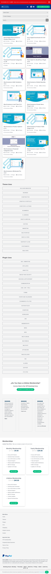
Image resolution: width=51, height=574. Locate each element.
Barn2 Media (19, 41)
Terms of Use (5, 545)
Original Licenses (6, 530)
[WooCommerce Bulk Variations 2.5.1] (13, 74)
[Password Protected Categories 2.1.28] (13, 52)
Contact (4, 533)
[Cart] (33, 6)
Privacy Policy (5, 547)
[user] (31, 7)
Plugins (13, 41)
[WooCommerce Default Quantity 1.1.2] (37, 74)
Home (3, 516)
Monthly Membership (13, 448)
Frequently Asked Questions (8, 542)
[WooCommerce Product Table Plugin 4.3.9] (37, 119)
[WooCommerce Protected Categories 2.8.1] (13, 141)
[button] (49, 2)
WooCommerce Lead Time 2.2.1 (13, 104)
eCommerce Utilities (9, 43)
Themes (4, 519)
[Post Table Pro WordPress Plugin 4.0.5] (37, 52)
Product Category (7, 16)
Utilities (6, 65)
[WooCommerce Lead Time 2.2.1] (13, 97)
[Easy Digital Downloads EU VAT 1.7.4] (37, 30)
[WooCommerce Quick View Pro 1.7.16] (37, 141)
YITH (3, 525)
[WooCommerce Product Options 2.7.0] (13, 119)
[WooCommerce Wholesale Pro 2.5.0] (13, 163)
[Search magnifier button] (47, 20)
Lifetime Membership (13, 478)
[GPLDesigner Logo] (5, 7)
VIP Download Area (6, 539)
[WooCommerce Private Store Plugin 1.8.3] (37, 97)
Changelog (4, 527)
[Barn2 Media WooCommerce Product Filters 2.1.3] (13, 30)
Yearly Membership (37, 448)
